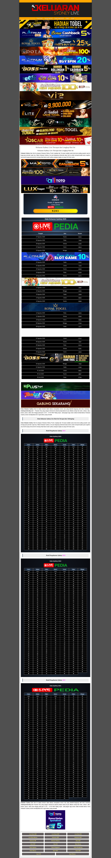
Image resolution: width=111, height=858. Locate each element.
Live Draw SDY (33, 834)
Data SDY (78, 840)
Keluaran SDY (55, 837)
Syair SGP (78, 850)
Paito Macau (33, 850)
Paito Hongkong (78, 847)
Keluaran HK (33, 840)
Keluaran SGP (78, 837)
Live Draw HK (78, 834)
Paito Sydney (33, 847)
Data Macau (78, 844)
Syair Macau (72, 854)
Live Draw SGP (55, 834)
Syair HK (38, 854)
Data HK (55, 844)
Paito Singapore (55, 847)
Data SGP (33, 844)
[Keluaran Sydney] (55, 24)
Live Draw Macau (33, 837)
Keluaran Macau (55, 840)
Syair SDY (55, 850)
